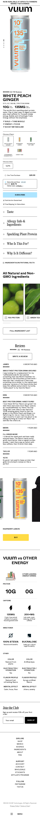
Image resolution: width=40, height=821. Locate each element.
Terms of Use (24, 806)
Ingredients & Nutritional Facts (19, 263)
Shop (20, 741)
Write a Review (20, 356)
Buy (20, 538)
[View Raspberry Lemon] (20, 499)
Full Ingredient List (20, 331)
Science (20, 747)
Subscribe (20, 195)
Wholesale (20, 769)
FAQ (20, 755)
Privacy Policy (14, 806)
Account (20, 764)
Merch (20, 744)
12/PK (8, 166)
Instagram (20, 784)
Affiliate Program (20, 775)
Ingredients (20, 749)
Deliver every (11, 186)
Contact (20, 767)
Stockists (20, 772)
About (20, 752)
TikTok (20, 787)
